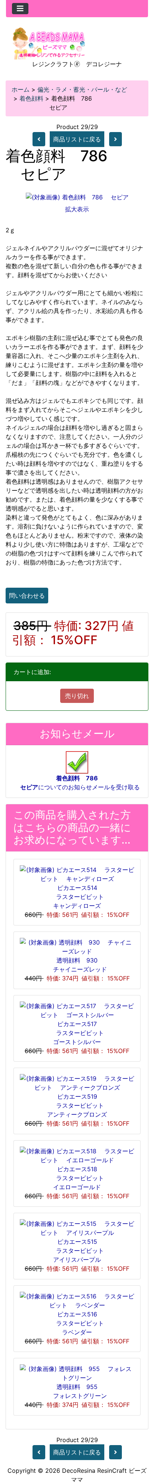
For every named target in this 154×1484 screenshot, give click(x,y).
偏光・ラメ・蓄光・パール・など (82, 89)
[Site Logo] (49, 42)
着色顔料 (31, 98)
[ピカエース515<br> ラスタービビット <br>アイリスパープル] (77, 1227)
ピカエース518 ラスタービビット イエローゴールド (80, 1178)
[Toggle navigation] (20, 8)
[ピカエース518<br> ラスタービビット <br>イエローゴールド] (77, 1155)
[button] (140, 1447)
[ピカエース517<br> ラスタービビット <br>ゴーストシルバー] (77, 1009)
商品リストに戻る (77, 139)
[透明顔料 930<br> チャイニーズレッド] (77, 946)
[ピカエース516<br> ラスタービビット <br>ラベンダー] (77, 1300)
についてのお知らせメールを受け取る (77, 782)
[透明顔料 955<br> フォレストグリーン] (77, 1372)
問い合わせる (27, 595)
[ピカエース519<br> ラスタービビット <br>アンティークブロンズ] (77, 1082)
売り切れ (77, 696)
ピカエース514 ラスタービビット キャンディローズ (80, 896)
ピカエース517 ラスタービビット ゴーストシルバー (80, 1033)
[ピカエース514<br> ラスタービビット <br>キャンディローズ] (77, 873)
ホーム (21, 89)
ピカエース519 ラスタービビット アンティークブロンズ (78, 1105)
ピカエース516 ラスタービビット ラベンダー (80, 1323)
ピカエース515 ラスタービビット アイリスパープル (80, 1250)
